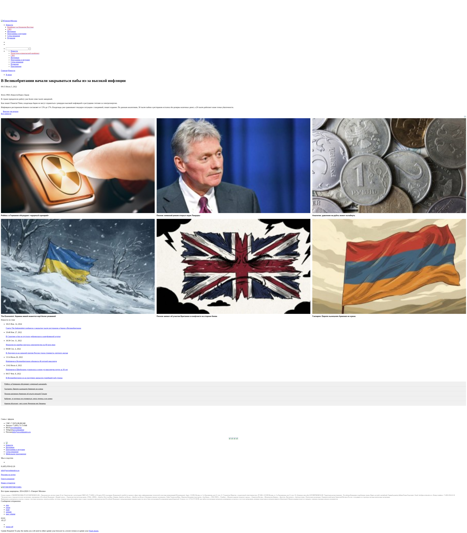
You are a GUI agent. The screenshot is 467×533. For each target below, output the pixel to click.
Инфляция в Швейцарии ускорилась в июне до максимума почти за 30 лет (37, 370)
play (7, 505)
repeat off (9, 527)
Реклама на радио (8, 475)
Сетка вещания (13, 36)
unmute (9, 512)
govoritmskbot (16, 428)
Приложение (16, 66)
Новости (9, 25)
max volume (10, 514)
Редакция (11, 38)
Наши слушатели (8, 483)
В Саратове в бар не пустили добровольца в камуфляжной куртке (33, 336)
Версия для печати (10, 111)
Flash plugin (93, 531)
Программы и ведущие (16, 34)
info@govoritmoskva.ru (21, 432)
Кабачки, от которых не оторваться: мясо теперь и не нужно (28, 399)
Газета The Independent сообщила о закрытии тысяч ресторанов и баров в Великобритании (43, 328)
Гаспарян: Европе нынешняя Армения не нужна (23, 389)
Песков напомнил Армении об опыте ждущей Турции (25, 394)
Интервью (11, 31)
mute (8, 510)
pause (8, 507)
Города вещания (7, 479)
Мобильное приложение (16, 454)
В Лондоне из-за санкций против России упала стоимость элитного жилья (37, 353)
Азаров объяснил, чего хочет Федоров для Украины (25, 403)
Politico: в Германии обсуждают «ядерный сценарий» (25, 384)
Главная (4, 71)
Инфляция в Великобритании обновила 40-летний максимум (31, 361)
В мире (9, 75)
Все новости (6, 114)
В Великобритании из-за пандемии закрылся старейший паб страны (34, 378)
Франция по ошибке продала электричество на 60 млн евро (30, 345)
